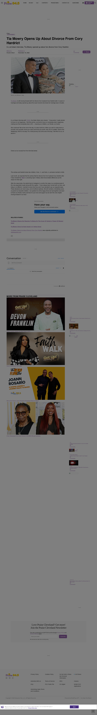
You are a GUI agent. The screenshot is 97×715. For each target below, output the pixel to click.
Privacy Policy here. (32, 708)
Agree (74, 707)
